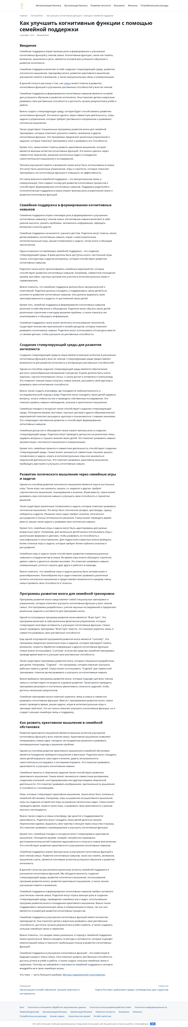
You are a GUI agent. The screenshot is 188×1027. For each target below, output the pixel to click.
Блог (22, 1007)
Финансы (133, 5)
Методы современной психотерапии (84, 974)
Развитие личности (101, 5)
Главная (23, 15)
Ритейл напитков (102, 1016)
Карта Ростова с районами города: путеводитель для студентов (131, 988)
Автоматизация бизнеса (48, 5)
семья (67, 83)
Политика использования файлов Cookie (110, 1007)
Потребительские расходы (154, 5)
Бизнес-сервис (57, 1016)
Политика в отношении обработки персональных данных (57, 1007)
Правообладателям (29, 1011)
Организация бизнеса (76, 5)
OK (153, 1024)
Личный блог (37, 15)
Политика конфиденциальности (151, 1007)
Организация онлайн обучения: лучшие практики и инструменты (50, 990)
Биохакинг (119, 5)
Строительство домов (79, 1016)
